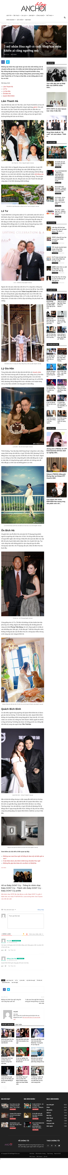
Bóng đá (49, 1121)
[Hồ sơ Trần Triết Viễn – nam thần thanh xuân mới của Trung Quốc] (62, 367)
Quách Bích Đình (9, 96)
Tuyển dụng (50, 1153)
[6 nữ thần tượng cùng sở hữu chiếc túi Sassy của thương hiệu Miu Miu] (62, 413)
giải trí (35, 107)
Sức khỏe (20, 20)
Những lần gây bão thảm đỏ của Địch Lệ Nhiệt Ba (19, 863)
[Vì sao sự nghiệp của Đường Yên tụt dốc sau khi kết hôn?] (22, 1051)
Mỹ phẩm (49, 1110)
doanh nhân (37, 372)
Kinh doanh (10, 20)
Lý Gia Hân (6, 91)
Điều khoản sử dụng (41, 1153)
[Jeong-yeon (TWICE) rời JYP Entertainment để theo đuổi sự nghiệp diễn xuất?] (57, 439)
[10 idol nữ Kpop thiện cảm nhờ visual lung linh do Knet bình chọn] (51, 367)
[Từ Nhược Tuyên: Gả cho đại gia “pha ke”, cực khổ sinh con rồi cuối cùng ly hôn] (37, 1070)
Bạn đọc (28, 20)
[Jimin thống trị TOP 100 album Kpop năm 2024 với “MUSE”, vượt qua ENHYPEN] (62, 329)
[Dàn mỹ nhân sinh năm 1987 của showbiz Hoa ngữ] (22, 1032)
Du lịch (24, 15)
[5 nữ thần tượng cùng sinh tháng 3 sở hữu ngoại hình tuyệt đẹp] (51, 413)
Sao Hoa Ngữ (15, 982)
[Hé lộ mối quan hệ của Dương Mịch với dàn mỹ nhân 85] (7, 1032)
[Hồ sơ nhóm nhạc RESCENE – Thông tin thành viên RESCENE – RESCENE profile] (50, 188)
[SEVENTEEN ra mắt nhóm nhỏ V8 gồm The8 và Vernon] (4, 1124)
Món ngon (50, 1126)
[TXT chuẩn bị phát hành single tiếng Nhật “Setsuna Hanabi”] (49, 248)
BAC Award (39, 1156)
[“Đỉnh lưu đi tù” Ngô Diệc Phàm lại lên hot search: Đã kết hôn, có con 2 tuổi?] (62, 297)
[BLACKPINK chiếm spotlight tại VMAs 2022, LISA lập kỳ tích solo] (51, 297)
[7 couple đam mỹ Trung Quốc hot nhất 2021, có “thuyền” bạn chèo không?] (62, 398)
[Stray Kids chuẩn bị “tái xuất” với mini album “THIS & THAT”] (57, 123)
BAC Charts (32, 1156)
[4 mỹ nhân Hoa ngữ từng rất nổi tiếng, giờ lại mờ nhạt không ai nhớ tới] (7, 1070)
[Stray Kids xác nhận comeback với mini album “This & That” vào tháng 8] (4, 1105)
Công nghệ (40, 15)
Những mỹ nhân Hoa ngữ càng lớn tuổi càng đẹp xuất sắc (11, 1000)
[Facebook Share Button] (3, 62)
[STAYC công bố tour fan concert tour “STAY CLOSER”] (49, 238)
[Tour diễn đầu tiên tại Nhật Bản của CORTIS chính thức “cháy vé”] (57, 74)
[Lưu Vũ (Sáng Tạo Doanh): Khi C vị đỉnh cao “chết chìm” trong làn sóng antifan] (51, 382)
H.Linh (16, 1011)
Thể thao (49, 15)
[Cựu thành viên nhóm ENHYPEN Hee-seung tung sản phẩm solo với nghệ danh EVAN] (57, 490)
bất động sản (39, 174)
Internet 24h (50, 1123)
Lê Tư (5, 89)
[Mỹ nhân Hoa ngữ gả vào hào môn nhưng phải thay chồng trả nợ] (37, 1051)
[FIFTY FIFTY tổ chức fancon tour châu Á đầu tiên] (57, 99)
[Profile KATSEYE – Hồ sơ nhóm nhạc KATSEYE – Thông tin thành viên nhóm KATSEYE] (27, 1105)
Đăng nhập (40, 909)
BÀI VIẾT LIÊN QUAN (7, 1024)
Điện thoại (50, 1118)
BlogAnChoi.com (23, 1145)
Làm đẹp (31, 15)
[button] (65, 18)
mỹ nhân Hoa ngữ (30, 980)
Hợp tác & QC (57, 1153)
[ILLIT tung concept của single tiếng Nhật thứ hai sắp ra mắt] (49, 258)
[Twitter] (59, 1145)
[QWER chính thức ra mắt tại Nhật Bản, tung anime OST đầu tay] (49, 268)
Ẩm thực (16, 15)
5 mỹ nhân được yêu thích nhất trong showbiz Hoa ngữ (21, 861)
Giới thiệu (32, 1153)
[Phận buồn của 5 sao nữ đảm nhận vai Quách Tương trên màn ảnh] (7, 1051)
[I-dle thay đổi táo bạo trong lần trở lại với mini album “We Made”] (49, 228)
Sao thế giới (11, 42)
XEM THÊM (18, 1024)
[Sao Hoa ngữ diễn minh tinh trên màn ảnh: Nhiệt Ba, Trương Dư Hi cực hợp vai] (37, 1032)
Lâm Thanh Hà (8, 86)
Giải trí (8, 15)
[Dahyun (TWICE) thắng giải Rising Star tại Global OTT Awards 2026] (57, 464)
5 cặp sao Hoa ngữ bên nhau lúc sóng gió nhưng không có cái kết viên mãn (34, 1001)
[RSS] (55, 1145)
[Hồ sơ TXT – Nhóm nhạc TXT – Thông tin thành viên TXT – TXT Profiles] (50, 211)
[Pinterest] (51, 1145)
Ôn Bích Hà (7, 93)
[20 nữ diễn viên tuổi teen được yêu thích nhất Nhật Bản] (50, 163)
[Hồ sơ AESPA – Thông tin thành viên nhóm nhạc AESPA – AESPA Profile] (62, 382)
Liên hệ (45, 1156)
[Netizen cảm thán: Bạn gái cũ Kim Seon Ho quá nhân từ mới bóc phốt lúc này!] (51, 314)
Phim (33, 1037)
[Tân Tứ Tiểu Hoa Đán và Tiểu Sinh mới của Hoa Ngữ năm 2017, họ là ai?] (51, 329)
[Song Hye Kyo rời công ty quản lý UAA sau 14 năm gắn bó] (49, 278)
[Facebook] (48, 1145)
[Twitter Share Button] (8, 62)
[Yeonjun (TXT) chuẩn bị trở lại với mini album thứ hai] (4, 1115)
